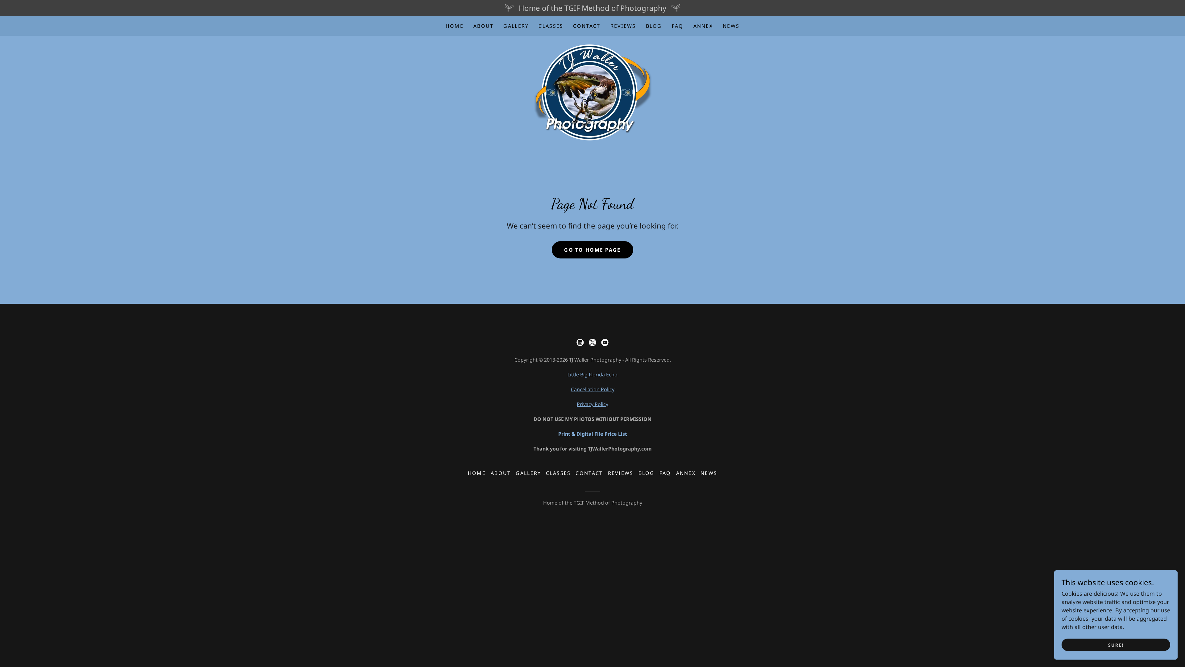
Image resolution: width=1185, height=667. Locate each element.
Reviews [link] (623, 26)
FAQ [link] (678, 26)
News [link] (731, 26)
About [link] (483, 26)
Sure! (1116, 645)
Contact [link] (586, 26)
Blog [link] (654, 26)
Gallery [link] (516, 26)
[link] (592, 92)
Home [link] (455, 26)
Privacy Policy (592, 404)
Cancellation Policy (592, 389)
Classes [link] (550, 26)
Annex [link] (703, 26)
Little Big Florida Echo (592, 374)
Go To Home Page (592, 249)
